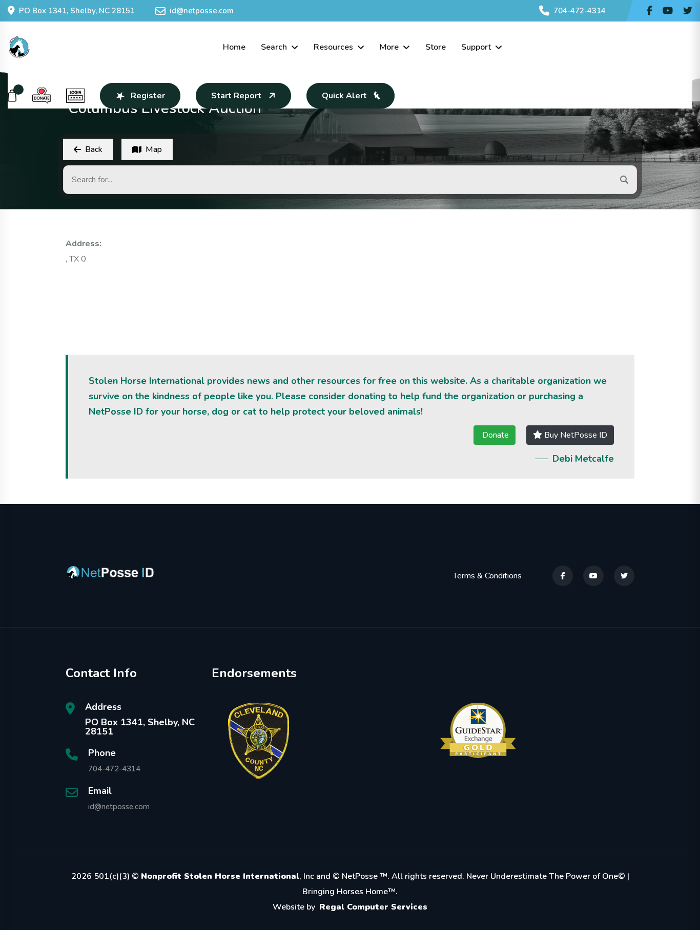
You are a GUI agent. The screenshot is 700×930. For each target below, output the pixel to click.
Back (93, 149)
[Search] (624, 180)
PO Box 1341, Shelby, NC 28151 (77, 11)
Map (154, 149)
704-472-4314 (579, 11)
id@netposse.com (202, 11)
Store (435, 47)
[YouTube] (593, 576)
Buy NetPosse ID (574, 435)
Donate (494, 435)
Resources (333, 47)
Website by (350, 907)
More (389, 47)
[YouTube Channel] (668, 10)
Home (234, 47)
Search (274, 47)
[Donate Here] (41, 95)
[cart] (12, 96)
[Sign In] (75, 95)
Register (148, 95)
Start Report (236, 95)
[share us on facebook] (649, 10)
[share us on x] (687, 10)
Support (476, 47)
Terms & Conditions (487, 575)
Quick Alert (344, 95)
